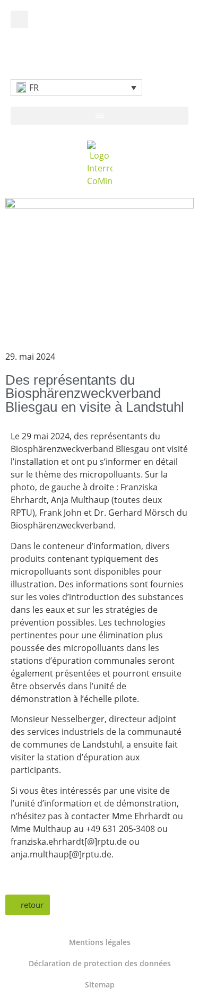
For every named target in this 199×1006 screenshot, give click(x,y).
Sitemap (100, 984)
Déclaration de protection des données (100, 963)
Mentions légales (100, 942)
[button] (19, 19)
